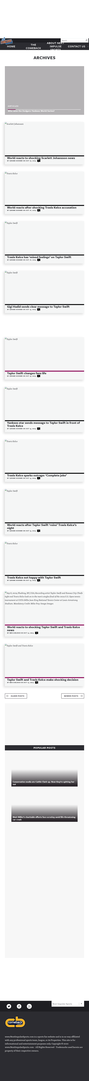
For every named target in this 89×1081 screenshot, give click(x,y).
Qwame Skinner (16, 161)
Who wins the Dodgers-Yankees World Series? (31, 110)
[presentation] (44, 139)
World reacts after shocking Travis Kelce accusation (41, 207)
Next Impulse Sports (62, 1003)
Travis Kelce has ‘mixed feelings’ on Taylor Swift (39, 257)
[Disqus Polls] (45, 853)
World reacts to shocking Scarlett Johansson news (41, 157)
